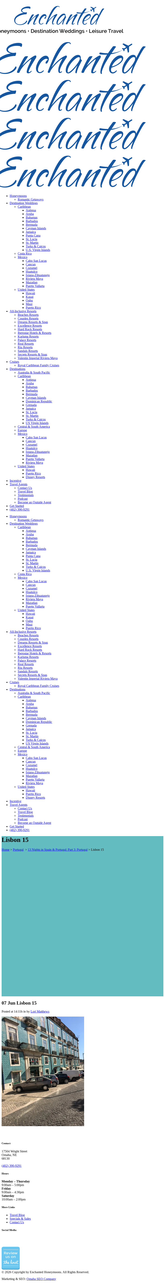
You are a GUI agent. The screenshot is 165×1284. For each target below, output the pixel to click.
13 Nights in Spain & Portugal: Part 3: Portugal (58, 849)
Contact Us (17, 1222)
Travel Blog (17, 1215)
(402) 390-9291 (12, 1165)
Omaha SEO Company (41, 1279)
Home (5, 849)
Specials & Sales (20, 1218)
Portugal (18, 849)
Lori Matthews (40, 1011)
